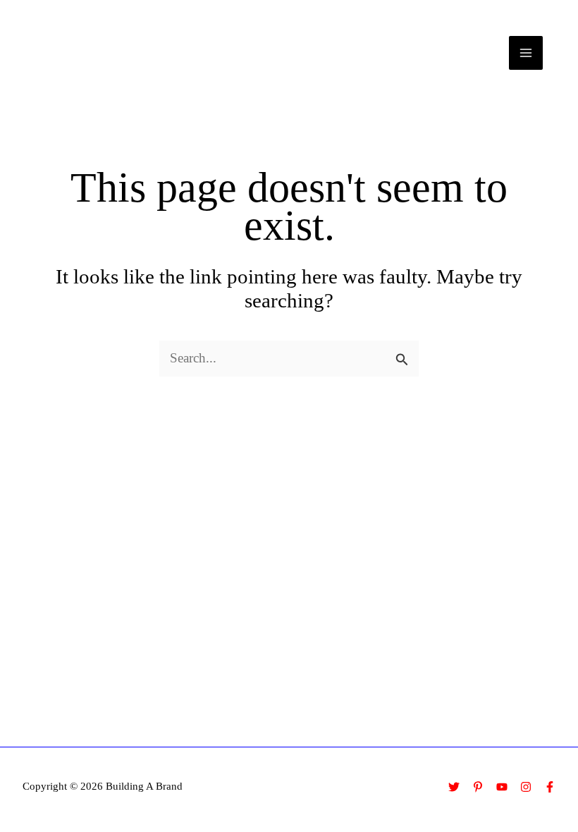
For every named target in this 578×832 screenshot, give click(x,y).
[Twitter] (454, 787)
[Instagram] (525, 787)
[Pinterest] (478, 787)
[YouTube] (502, 787)
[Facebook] (549, 787)
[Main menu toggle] (526, 53)
